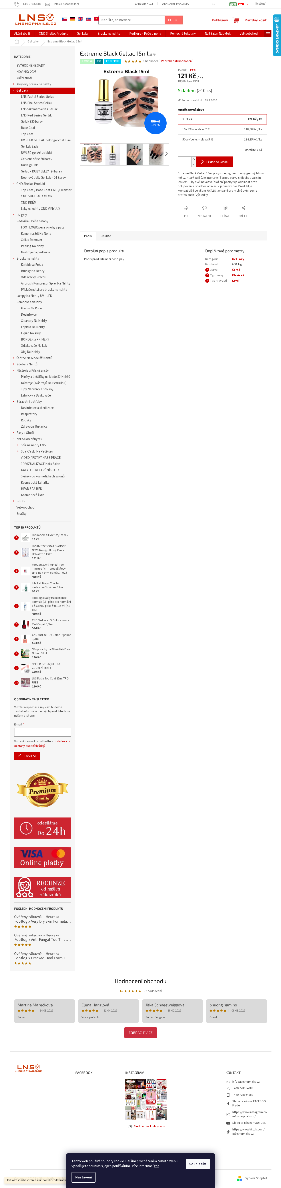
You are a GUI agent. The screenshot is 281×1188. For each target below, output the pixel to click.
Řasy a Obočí (25, 433)
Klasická (238, 275)
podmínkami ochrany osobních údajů (42, 743)
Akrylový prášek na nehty (33, 84)
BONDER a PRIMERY (35, 339)
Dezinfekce (29, 314)
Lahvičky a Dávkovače (36, 395)
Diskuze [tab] (106, 236)
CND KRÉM (28, 202)
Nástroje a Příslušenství (32, 370)
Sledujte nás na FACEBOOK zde (249, 1103)
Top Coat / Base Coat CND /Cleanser (46, 190)
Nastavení (83, 1177)
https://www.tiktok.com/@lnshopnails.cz (248, 1131)
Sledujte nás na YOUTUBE (249, 1123)
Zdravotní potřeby (29, 401)
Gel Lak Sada (29, 146)
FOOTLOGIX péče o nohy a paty (42, 227)
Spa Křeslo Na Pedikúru (37, 451)
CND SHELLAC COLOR (36, 196)
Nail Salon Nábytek (29, 439)
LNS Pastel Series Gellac (37, 96)
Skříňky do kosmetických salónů (43, 476)
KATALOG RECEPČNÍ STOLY (40, 470)
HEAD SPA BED (31, 489)
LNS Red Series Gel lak (36, 115)
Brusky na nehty (27, 258)
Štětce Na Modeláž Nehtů (34, 358)
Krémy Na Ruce (31, 308)
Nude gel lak (29, 165)
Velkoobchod (25, 507)
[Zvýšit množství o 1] (193, 159)
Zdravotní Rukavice (34, 426)
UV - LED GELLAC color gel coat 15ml (46, 140)
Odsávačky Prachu (33, 277)
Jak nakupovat (143, 4)
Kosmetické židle (32, 495)
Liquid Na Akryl (31, 333)
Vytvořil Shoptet (256, 1178)
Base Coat (28, 128)
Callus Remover (31, 240)
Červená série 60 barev (36, 159)
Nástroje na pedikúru (35, 252)
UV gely (21, 215)
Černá (236, 270)
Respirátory (29, 414)
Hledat (173, 20)
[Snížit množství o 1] (193, 164)
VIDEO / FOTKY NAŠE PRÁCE (41, 457)
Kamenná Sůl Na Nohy (36, 233)
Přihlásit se (27, 756)
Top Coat (27, 134)
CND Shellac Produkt (30, 184)
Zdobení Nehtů (27, 364)
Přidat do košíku (217, 162)
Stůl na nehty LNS (33, 445)
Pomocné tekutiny (29, 302)
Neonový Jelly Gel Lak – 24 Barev (43, 177)
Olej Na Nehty (30, 352)
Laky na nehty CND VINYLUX (40, 208)
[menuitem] (22, 33)
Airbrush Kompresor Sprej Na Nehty (45, 283)
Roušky (26, 420)
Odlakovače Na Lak (34, 345)
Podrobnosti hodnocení (176, 61)
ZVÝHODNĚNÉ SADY (30, 65)
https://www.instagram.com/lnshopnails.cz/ (249, 1114)
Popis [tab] (88, 236)
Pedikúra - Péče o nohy (32, 221)
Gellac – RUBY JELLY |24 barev (41, 171)
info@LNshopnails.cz (246, 1082)
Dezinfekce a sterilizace (37, 408)
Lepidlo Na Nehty (33, 327)
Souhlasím (197, 1164)
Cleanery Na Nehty (34, 321)
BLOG (20, 501)
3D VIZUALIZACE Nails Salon (40, 464)
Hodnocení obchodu (141, 980)
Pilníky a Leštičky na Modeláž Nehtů (45, 377)
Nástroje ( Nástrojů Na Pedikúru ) (43, 383)
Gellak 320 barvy (32, 121)
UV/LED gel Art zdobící (36, 152)
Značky (21, 513)
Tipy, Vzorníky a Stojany (37, 389)
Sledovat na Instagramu (149, 1126)
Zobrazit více (141, 1032)
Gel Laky (22, 90)
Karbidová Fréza (32, 264)
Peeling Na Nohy (32, 246)
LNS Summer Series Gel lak (39, 109)
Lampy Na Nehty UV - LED (34, 296)
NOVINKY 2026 (26, 72)
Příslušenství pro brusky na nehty (44, 289)
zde (156, 1166)
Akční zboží (24, 78)
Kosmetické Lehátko (35, 482)
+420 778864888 (242, 1088)
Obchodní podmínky (175, 4)
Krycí (235, 280)
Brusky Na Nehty (32, 271)
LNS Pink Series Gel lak (36, 103)
